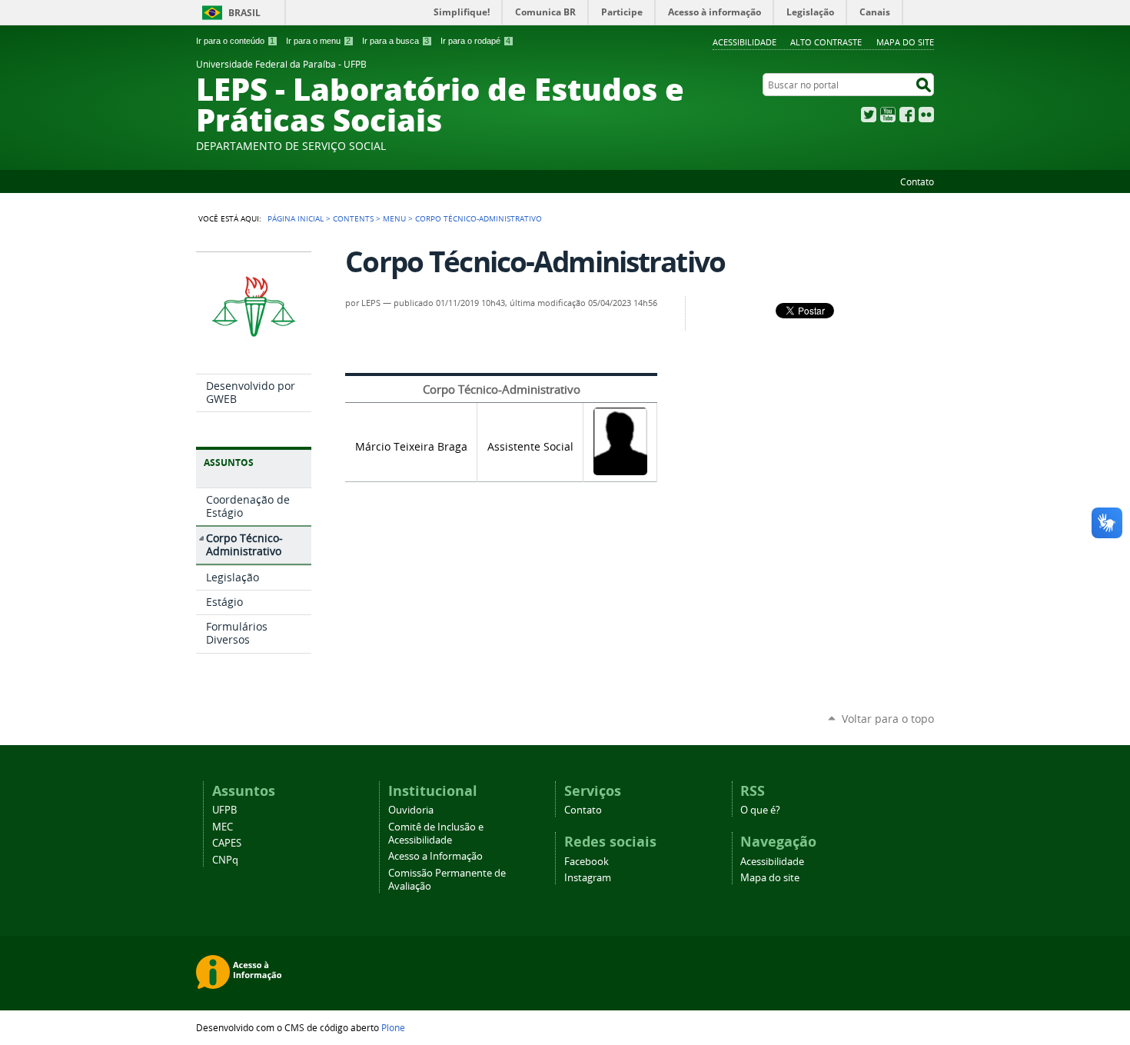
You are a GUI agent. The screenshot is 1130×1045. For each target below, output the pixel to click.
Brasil (244, 12)
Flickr (926, 114)
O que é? (760, 810)
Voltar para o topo (888, 718)
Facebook (907, 114)
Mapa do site (905, 42)
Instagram (587, 877)
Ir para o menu (318, 40)
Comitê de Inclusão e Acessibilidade (436, 833)
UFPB (224, 810)
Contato (917, 181)
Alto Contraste (826, 42)
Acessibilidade (744, 42)
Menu (394, 218)
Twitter (868, 114)
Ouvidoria (411, 810)
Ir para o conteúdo (235, 40)
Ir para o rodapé (475, 40)
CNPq (225, 860)
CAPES (226, 843)
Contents (353, 218)
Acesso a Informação (435, 856)
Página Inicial (296, 218)
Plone (393, 1027)
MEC (222, 827)
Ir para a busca (395, 40)
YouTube (888, 114)
